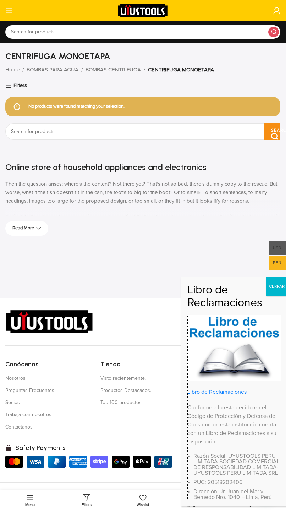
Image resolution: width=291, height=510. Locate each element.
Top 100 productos (121, 402)
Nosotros (15, 378)
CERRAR (277, 287)
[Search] (273, 32)
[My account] (277, 11)
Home (12, 70)
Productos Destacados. (125, 390)
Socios (12, 402)
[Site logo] (143, 10)
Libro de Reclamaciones (217, 392)
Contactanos (19, 427)
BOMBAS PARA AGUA (52, 70)
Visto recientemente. (123, 378)
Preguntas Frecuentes (29, 390)
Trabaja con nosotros (28, 414)
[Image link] (49, 321)
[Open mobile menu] (9, 11)
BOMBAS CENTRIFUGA (113, 70)
